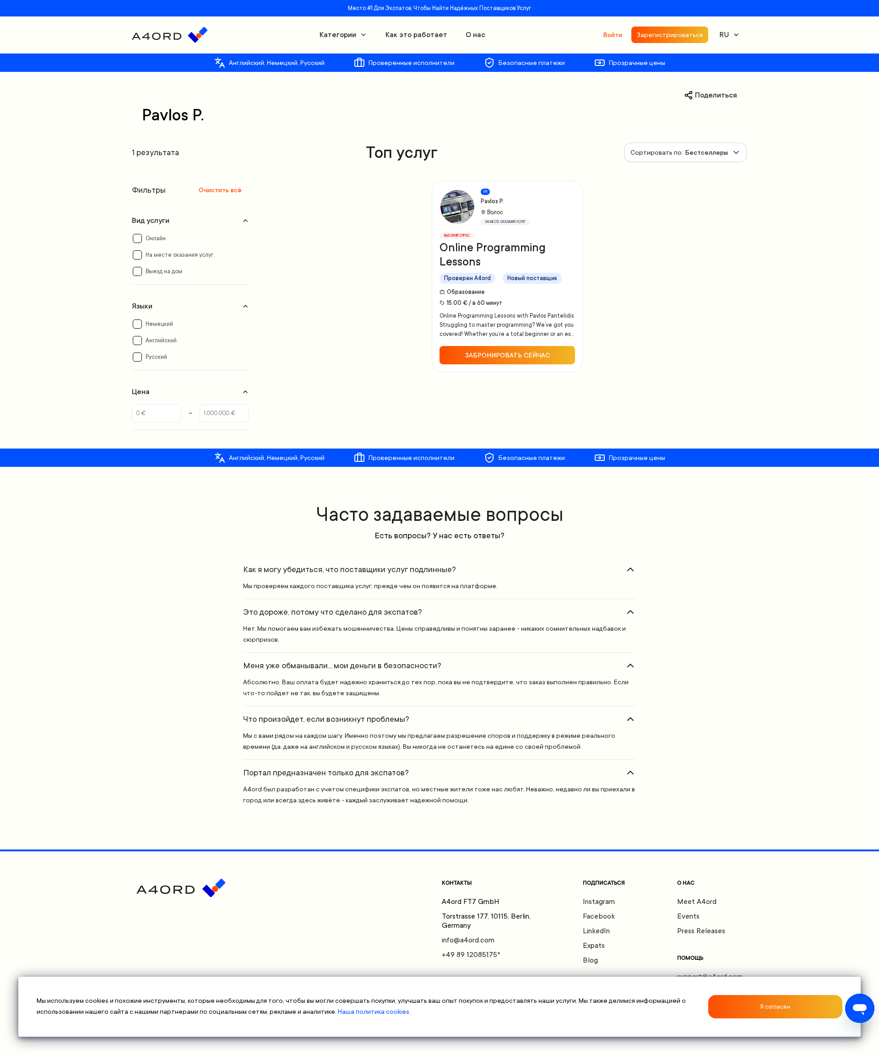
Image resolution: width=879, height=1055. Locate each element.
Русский (156, 357)
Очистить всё (220, 190)
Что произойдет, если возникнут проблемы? (326, 719)
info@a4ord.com (468, 940)
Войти (612, 34)
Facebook (599, 916)
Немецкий (159, 324)
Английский (161, 340)
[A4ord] (169, 35)
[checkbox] (137, 238)
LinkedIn (596, 931)
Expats (594, 945)
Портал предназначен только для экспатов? (326, 772)
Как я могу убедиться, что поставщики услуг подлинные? (349, 569)
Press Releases (701, 931)
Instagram (599, 902)
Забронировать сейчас (507, 355)
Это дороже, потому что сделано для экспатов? (332, 612)
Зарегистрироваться (670, 34)
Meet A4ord (696, 902)
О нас (475, 35)
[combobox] (685, 152)
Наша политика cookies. (374, 1011)
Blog (590, 960)
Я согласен (775, 1007)
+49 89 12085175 (471, 955)
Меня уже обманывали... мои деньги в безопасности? (342, 665)
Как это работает (416, 35)
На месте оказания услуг (179, 255)
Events (688, 916)
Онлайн (156, 238)
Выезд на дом (164, 271)
